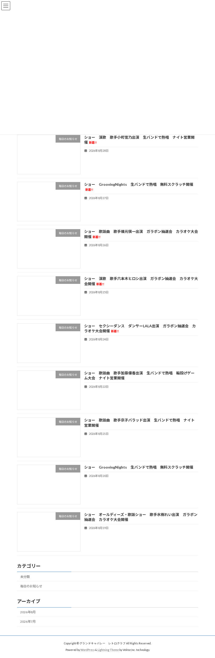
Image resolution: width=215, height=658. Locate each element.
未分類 (25, 577)
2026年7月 (28, 621)
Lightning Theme (108, 649)
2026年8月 (28, 612)
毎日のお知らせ (31, 586)
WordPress (87, 649)
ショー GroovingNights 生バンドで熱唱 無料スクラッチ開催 (138, 467)
